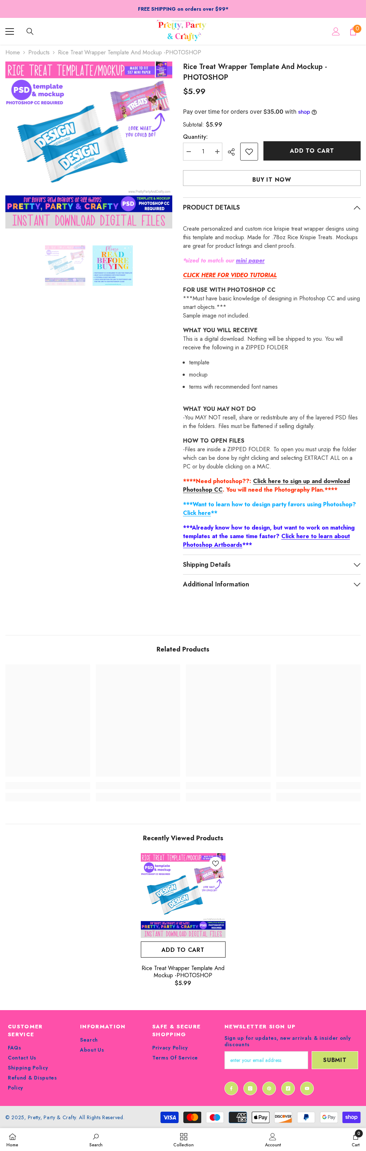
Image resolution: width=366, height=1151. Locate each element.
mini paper (250, 260)
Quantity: (195, 137)
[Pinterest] (269, 1088)
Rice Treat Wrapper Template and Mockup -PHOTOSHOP (183, 972)
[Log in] (336, 31)
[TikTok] (288, 1088)
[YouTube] (307, 1088)
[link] (47, 785)
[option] (88, 145)
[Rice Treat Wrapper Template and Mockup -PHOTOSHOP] (183, 895)
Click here (197, 513)
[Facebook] (231, 1088)
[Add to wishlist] (249, 152)
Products (39, 52)
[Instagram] (250, 1088)
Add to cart (312, 151)
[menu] (9, 31)
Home (12, 52)
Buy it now (271, 180)
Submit (335, 1060)
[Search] (30, 31)
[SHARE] (234, 152)
